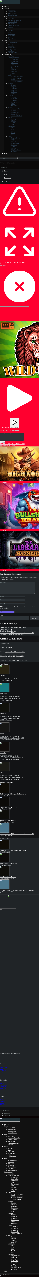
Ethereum (14, 71)
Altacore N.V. (15, 109)
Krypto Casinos (12, 15)
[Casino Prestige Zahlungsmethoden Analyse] (4, 792)
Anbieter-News (12, 42)
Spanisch (14, 88)
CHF (12, 131)
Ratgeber (2, 1104)
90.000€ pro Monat (17, 78)
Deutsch (13, 85)
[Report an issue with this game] (19, 222)
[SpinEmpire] (4, 692)
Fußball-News (12, 47)
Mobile (13, 121)
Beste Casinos (12, 11)
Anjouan (14, 100)
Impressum (7, 1113)
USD (12, 129)
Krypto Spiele (12, 39)
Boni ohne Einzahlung (14, 20)
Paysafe (2, 1072)
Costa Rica (14, 105)
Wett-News (11, 44)
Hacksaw (14, 145)
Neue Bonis (11, 23)
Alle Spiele (11, 30)
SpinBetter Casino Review (8, 631)
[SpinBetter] (4, 711)
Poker (9, 37)
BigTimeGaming (16, 150)
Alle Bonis (11, 18)
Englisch (14, 87)
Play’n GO (14, 139)
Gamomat (14, 151)
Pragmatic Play (15, 138)
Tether (13, 73)
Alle (1, 1099)
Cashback (10, 27)
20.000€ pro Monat (17, 81)
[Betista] (4, 731)
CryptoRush (8, 647)
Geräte (10, 117)
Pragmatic (3, 1088)
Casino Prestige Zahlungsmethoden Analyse (13, 627)
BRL (12, 134)
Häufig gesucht (8, 54)
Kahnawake (15, 102)
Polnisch (13, 93)
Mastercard (14, 63)
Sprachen (10, 83)
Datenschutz (7, 1115)
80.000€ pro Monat (17, 80)
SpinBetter (3, 713)
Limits (9, 75)
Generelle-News (12, 52)
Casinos (6, 8)
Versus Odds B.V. (16, 116)
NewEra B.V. (15, 112)
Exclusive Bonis (12, 22)
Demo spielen (14, 427)
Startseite (6, 6)
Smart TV (14, 124)
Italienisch (14, 92)
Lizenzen (10, 95)
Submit (3, 442)
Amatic (13, 146)
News (5, 40)
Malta (13, 104)
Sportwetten (11, 35)
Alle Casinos (11, 10)
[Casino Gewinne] (10, 3)
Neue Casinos (12, 13)
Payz (12, 68)
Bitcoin (13, 69)
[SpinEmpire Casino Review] (4, 805)
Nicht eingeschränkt (17, 76)
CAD (13, 133)
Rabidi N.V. (15, 114)
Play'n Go (3, 1086)
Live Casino (11, 34)
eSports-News (12, 49)
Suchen (2, 615)
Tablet (13, 122)
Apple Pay (14, 59)
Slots (9, 32)
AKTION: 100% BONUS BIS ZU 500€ (12, 262)
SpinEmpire (3, 693)
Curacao (13, 97)
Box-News (11, 51)
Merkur (2, 1083)
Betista (2, 733)
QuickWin (3, 753)
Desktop (13, 119)
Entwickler (11, 136)
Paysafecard (15, 66)
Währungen (11, 126)
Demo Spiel (3, 482)
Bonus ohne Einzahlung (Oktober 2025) (12, 634)
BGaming (14, 148)
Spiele (5, 28)
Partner (2, 1103)
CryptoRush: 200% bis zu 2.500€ (15, 652)
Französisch (14, 90)
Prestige (2, 675)
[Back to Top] (1, 1276)
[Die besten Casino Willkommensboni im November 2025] (4, 832)
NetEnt (13, 141)
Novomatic (3, 1085)
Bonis (5, 17)
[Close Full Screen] (19, 305)
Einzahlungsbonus (13, 25)
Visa (12, 64)
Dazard (7, 643)
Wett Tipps (11, 56)
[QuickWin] (4, 751)
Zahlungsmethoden (13, 58)
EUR (12, 128)
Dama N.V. (14, 110)
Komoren (14, 99)
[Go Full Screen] (19, 260)
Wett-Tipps (11, 46)
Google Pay (14, 61)
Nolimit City (15, 143)
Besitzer (10, 107)
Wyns (1, 772)
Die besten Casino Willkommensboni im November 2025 (17, 633)
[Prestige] (4, 674)
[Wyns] (4, 771)
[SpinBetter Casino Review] (4, 819)
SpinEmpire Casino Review (8, 629)
